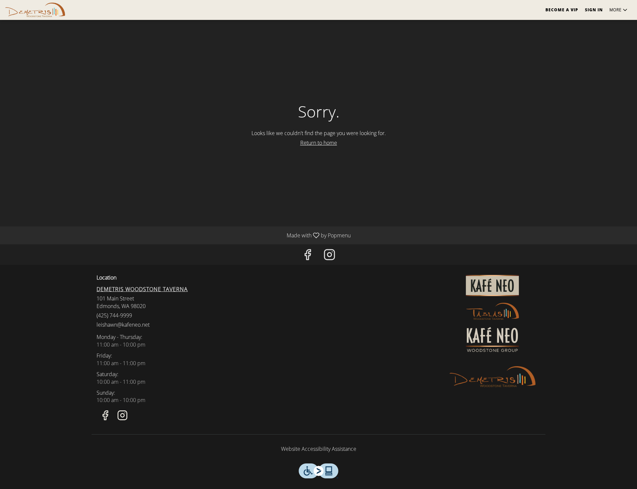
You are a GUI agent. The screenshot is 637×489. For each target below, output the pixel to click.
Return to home (318, 142)
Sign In (594, 10)
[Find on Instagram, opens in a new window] (329, 256)
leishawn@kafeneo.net (123, 324)
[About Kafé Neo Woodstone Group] (492, 339)
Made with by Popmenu (178, 235)
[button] (619, 10)
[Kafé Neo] (492, 284)
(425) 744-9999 (114, 315)
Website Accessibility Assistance (318, 448)
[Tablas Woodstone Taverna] (492, 311)
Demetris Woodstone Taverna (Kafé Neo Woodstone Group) (493, 377)
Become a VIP (561, 10)
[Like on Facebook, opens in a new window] (308, 256)
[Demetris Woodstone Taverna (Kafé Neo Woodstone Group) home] (35, 10)
